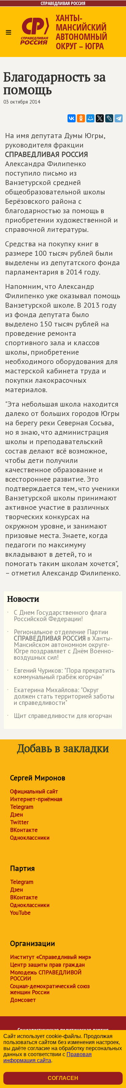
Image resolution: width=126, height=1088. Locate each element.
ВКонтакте (24, 830)
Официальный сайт (34, 791)
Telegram (21, 807)
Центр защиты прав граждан (47, 965)
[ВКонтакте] (72, 118)
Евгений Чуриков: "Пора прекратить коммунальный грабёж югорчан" (61, 674)
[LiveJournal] (109, 118)
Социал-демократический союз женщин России (50, 989)
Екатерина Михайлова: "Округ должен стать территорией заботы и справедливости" (60, 697)
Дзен (16, 814)
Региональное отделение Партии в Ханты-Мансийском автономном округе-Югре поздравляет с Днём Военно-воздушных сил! (60, 645)
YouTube (20, 913)
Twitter (19, 822)
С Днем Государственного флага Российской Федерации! (57, 616)
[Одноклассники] (81, 118)
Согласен (63, 1078)
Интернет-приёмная (36, 799)
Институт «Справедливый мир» (50, 957)
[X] (100, 118)
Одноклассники (29, 838)
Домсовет (23, 1000)
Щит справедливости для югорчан (59, 717)
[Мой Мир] (90, 118)
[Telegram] (119, 118)
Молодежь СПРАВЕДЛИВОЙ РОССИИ (46, 975)
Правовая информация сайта (47, 1057)
